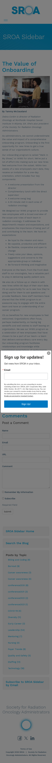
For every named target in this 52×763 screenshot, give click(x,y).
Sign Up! (26, 404)
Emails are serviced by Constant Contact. (18, 396)
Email (7, 370)
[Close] (48, 353)
